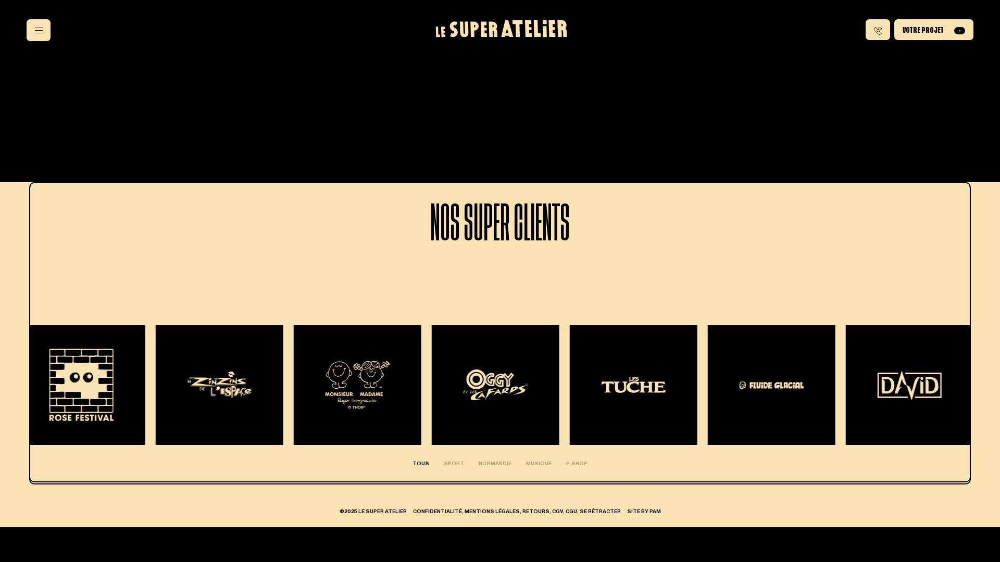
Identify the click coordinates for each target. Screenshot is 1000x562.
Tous (421, 463)
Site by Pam (644, 511)
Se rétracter (600, 511)
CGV (557, 511)
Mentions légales (492, 511)
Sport (454, 463)
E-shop (577, 463)
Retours (535, 511)
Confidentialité (437, 511)
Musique (539, 463)
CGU (571, 511)
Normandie (495, 463)
